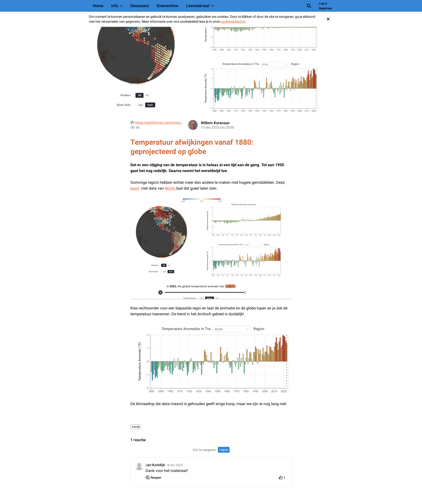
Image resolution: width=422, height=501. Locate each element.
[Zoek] (309, 6)
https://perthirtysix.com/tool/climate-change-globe (159, 122)
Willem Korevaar (215, 123)
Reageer (156, 477)
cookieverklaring (233, 21)
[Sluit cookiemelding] (328, 19)
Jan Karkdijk (155, 465)
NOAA (170, 188)
